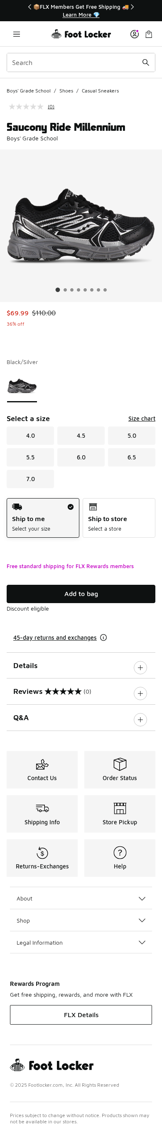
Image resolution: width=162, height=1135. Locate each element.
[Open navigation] (16, 34)
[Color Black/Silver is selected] (22, 386)
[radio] (43, 518)
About (24, 898)
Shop (23, 920)
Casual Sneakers (100, 90)
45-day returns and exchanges (55, 637)
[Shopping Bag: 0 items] (148, 34)
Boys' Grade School (29, 90)
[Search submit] (146, 62)
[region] (81, 10)
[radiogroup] (81, 518)
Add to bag (81, 593)
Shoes (66, 90)
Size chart (141, 418)
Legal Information (40, 942)
